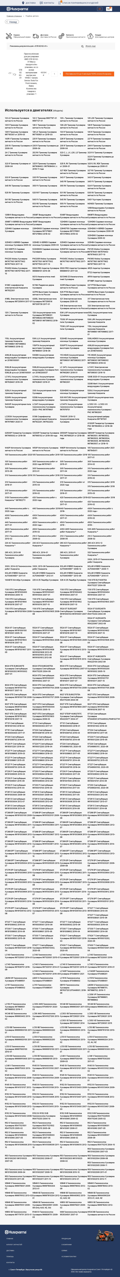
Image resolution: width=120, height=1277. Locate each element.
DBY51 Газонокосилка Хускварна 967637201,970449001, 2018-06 (73, 989)
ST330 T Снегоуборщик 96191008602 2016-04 (70, 930)
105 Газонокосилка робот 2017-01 (99, 456)
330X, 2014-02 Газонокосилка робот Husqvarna (18, 567)
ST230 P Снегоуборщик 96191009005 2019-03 (15, 773)
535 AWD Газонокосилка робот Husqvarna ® (101, 530)
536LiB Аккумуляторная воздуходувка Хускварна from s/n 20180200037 (45, 370)
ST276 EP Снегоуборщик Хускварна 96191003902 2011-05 (73, 873)
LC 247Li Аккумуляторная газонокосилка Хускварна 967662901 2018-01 (71, 370)
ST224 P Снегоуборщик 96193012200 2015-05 (98, 738)
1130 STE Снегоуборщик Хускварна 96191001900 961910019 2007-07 (16, 602)
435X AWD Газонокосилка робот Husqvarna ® (71, 530)
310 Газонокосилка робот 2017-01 (71, 477)
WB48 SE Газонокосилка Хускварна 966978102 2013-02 (18, 1194)
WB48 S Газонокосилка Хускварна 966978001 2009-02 (18, 1186)
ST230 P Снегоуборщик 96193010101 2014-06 (98, 779)
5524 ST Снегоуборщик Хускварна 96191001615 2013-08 (73, 659)
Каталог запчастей (14, 1245)
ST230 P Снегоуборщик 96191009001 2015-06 (15, 779)
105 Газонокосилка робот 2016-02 (16, 463)
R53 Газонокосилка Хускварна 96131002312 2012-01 (73, 1178)
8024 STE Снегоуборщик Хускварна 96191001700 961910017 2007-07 (71, 678)
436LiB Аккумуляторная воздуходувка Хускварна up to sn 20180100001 (18, 358)
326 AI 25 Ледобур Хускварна (73, 580)
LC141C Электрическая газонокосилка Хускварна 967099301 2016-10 (99, 370)
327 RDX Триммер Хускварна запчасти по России (73, 172)
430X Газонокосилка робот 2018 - (44, 517)
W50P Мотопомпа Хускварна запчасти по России (45, 449)
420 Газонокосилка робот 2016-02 (99, 503)
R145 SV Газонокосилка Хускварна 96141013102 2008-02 (101, 1068)
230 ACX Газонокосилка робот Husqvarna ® (45, 544)
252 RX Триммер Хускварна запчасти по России (44, 154)
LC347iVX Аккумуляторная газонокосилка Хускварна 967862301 (72, 379)
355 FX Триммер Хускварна (44, 185)
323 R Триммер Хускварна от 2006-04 (18, 165)
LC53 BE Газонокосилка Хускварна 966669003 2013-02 (73, 1030)
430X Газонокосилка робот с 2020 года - (100, 510)
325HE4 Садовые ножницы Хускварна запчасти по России (101, 243)
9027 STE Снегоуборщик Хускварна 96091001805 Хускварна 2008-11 (16, 707)
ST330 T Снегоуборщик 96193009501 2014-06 (98, 930)
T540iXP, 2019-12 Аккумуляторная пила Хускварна (69, 419)
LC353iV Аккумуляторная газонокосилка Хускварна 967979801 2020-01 (16, 419)
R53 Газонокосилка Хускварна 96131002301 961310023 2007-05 (18, 1158)
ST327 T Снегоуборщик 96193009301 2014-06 (42, 923)
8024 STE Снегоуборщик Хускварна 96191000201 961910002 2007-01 (43, 678)
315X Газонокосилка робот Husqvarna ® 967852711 (16, 499)
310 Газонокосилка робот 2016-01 (16, 483)
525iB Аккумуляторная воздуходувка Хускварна (43, 399)
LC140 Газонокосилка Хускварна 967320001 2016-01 (73, 956)
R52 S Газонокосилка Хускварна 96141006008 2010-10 (18, 1145)
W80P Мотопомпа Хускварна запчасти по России (73, 449)
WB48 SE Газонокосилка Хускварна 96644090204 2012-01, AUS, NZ (99, 1195)
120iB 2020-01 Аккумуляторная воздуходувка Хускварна (101, 378)
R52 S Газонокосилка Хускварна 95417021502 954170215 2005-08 (43, 1126)
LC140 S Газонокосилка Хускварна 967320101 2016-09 (46, 972)
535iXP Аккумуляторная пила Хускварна (101, 399)
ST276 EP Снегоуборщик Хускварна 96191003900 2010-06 (18, 873)
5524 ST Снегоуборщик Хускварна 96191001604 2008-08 (46, 640)
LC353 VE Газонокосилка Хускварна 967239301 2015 (100, 1022)
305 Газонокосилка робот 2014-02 (99, 463)
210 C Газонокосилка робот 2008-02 (100, 537)
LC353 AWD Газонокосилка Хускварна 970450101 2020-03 (45, 1007)
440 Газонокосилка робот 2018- (71, 510)
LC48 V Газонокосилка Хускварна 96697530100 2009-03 (71, 1059)
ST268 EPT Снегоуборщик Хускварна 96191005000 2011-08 (18, 853)
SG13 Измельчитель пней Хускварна (43, 278)
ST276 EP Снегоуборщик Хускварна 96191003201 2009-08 (101, 863)
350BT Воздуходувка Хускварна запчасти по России (46, 216)
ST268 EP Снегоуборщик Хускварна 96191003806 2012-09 (18, 834)
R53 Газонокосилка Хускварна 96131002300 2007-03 (101, 1150)
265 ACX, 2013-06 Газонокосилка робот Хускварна (14, 555)
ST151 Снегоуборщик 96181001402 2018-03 (97, 724)
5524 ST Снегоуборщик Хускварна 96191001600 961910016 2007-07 (43, 630)
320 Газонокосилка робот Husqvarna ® (99, 554)
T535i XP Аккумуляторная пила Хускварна (71, 321)
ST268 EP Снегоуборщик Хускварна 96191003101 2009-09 (46, 815)
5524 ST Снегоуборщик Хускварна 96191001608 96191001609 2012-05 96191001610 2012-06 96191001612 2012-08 (43, 652)
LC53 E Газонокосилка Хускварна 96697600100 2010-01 (16, 1049)
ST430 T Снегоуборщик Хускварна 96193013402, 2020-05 (71, 948)
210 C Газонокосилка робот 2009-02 (44, 537)
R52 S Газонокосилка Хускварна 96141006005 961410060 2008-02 (71, 1135)
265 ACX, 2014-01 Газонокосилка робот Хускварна (41, 555)
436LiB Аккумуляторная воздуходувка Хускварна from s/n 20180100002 (101, 348)
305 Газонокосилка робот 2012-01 (43, 470)
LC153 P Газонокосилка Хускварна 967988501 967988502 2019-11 (15, 1007)
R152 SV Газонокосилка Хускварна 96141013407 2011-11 (73, 1097)
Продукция (66, 1239)
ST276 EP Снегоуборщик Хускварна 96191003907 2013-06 (73, 882)
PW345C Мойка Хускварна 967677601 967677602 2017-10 (73, 261)
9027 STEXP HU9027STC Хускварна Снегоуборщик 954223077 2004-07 (71, 716)
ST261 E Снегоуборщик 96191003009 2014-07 (42, 807)
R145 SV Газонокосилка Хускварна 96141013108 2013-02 (45, 1087)
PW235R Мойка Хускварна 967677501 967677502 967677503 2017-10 (44, 261)
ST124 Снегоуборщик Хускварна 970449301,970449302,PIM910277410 (101, 716)
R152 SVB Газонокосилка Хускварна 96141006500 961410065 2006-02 (71, 1116)
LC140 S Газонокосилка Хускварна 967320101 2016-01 (101, 966)
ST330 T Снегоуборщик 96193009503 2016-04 (42, 937)
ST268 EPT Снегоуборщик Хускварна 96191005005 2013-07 (46, 863)
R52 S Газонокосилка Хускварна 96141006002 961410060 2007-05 (16, 1135)
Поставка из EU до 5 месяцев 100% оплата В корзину (88, 74)
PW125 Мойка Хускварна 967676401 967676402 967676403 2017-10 (99, 252)
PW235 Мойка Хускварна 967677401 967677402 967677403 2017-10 (16, 261)
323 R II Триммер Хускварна (100, 152)
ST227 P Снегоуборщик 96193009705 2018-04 (70, 766)
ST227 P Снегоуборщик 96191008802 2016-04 (98, 752)
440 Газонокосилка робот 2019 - (46, 510)
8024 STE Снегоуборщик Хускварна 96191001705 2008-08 (101, 688)
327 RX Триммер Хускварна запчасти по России (100, 172)
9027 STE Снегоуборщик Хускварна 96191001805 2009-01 (101, 697)
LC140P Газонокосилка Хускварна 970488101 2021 (72, 972)
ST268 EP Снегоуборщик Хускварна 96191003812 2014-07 (73, 844)
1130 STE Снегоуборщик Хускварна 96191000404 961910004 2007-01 (99, 592)
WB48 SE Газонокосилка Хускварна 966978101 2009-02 (17, 1205)
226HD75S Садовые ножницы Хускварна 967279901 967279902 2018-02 (73, 231)
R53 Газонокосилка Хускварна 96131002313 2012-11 (101, 1178)
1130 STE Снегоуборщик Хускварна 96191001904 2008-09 (18, 611)
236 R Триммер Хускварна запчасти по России (99, 147)
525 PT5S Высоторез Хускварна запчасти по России (74, 293)
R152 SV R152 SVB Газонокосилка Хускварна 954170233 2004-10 (43, 1116)
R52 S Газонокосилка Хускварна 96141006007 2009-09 (98, 1135)
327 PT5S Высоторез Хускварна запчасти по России (101, 286)
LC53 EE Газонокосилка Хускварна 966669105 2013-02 (45, 1059)
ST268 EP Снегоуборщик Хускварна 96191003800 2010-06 (74, 815)
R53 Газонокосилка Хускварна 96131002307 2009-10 (45, 1171)
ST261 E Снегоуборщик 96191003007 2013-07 (98, 800)
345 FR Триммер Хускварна (72, 181)
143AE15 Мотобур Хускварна (17, 580)
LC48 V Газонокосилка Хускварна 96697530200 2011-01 (99, 1059)
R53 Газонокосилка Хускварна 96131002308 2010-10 (73, 1171)
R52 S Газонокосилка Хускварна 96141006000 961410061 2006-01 (71, 1126)
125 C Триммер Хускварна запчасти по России (16, 314)
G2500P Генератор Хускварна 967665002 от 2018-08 (18, 434)
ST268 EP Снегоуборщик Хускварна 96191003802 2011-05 (18, 825)
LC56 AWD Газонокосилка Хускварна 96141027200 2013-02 (46, 1016)
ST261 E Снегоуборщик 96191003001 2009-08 (42, 793)
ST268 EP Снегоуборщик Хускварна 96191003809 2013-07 (101, 834)
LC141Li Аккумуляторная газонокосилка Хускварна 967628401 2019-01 (43, 379)
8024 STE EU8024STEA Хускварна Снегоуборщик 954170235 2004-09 (43, 669)
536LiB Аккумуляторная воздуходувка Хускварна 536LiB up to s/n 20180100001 (18, 370)
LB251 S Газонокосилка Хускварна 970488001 (42, 979)
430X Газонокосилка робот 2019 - (17, 517)
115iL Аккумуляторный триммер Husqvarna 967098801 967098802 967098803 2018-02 (15, 342)
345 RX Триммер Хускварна (17, 185)
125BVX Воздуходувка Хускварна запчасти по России (18, 216)
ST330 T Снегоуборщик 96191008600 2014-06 (15, 930)
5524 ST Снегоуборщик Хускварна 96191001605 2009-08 (74, 640)
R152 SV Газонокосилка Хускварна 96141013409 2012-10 (18, 1106)
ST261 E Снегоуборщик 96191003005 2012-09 (42, 800)
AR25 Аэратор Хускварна (99, 268)
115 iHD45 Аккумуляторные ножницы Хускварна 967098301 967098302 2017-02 (73, 359)
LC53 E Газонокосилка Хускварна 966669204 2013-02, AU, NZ (100, 1040)
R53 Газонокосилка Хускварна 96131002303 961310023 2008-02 (73, 1158)
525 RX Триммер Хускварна (17, 192)
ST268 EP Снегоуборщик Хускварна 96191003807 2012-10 (46, 834)
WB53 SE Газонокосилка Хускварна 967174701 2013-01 (18, 1213)
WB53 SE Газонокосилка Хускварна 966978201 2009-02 (73, 1205)
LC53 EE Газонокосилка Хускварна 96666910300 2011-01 (101, 1049)
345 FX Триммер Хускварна (100, 181)
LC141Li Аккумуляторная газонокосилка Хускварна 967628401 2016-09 (16, 379)
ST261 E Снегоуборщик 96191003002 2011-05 (70, 793)
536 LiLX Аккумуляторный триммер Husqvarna (44, 340)
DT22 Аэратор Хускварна (99, 272)
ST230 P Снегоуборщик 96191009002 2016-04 (98, 773)
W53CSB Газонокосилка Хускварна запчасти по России (101, 1213)
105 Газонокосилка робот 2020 (18, 454)
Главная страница (14, 16)
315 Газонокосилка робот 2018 (101, 486)
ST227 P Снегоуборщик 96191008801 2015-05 (15, 759)
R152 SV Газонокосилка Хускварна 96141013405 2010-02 (18, 1097)
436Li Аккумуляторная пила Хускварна (100, 314)
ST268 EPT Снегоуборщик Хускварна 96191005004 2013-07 (18, 863)
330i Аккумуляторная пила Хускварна (44, 392)
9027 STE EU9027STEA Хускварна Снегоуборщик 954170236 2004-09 (71, 697)
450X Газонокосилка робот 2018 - (99, 523)
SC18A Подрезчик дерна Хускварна (43, 286)
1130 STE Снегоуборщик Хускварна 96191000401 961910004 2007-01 (43, 592)
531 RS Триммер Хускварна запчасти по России (72, 194)
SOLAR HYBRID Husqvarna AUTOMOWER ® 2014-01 (99, 574)
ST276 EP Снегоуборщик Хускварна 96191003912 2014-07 (101, 892)
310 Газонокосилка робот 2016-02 (99, 477)
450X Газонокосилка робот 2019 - (72, 523)
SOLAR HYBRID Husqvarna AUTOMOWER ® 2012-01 (43, 574)
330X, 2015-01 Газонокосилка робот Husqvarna (101, 561)
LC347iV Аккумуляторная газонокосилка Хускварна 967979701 (71, 407)
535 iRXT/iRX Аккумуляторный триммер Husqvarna (73, 399)
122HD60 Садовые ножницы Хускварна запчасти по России (74, 223)
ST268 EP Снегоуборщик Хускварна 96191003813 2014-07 (101, 844)
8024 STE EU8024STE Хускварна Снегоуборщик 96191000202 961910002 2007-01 (16, 670)
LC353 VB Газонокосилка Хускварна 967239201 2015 (100, 1015)
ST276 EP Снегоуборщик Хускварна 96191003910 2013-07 (46, 892)
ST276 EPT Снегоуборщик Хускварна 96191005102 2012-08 (18, 911)
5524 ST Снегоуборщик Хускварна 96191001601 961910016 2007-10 (70, 630)
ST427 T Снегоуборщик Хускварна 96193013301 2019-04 (18, 948)
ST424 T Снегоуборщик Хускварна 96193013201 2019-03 (73, 938)
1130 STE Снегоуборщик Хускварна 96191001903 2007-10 (101, 602)
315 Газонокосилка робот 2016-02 (43, 492)
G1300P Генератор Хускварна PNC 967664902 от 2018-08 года (101, 426)
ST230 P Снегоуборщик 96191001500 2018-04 (70, 779)
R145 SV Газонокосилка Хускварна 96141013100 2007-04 (46, 1068)
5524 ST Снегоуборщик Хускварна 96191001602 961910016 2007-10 (98, 630)
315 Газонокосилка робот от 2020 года (72, 483)
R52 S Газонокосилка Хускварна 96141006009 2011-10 (46, 1145)
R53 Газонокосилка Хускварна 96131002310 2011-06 (18, 1178)
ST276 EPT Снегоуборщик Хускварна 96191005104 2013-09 (73, 911)
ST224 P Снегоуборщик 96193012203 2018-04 (42, 745)
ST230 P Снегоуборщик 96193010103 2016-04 (42, 786)
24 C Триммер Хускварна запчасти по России (16, 154)
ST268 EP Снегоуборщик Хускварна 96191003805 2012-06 (101, 825)
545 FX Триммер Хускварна (44, 199)
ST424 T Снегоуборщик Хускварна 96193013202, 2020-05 (99, 938)
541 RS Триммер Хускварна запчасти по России (17, 201)
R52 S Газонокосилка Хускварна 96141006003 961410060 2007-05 (43, 1135)
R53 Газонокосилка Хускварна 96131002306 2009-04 (18, 1171)
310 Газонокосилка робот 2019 (18, 475)
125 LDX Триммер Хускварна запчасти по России (100, 119)
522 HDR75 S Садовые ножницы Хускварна (15, 250)
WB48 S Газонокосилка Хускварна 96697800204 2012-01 (43, 1186)
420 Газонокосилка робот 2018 (101, 497)
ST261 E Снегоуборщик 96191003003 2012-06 (98, 793)
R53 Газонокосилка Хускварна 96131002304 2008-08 (101, 1157)
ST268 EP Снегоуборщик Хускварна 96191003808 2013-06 (74, 834)
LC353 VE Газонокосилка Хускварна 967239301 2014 (72, 1022)
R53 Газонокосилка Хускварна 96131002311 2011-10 (45, 1178)
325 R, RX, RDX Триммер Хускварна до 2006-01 (98, 165)
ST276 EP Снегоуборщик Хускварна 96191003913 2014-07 (18, 901)
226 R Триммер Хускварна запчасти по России (71, 140)
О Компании (67, 1245)
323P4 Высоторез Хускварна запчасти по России (73, 286)
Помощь (10, 1257)
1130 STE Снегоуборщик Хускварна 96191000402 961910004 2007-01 (71, 592)
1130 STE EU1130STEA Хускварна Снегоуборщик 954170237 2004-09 (99, 583)
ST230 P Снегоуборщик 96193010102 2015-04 (15, 786)
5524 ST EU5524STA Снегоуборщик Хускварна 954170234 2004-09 (99, 611)
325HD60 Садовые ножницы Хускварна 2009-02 (100, 237)
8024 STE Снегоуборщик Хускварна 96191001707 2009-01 (46, 697)
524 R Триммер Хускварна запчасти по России (99, 187)
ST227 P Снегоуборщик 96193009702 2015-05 (98, 759)
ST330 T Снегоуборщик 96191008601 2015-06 (42, 930)
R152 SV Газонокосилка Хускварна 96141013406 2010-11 (46, 1097)
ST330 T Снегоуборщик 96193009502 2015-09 (15, 937)
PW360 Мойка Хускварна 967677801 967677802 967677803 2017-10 (99, 261)
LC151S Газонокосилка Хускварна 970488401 (97, 979)
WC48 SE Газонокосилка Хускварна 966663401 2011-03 (74, 1005)
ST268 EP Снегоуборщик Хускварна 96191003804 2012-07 (73, 825)
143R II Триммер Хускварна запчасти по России (17, 140)
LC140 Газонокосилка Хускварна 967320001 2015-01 (46, 956)
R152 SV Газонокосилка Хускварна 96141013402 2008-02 (18, 1116)
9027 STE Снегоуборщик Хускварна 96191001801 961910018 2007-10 (98, 707)
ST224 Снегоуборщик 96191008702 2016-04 (15, 738)
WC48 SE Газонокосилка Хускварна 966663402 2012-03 (100, 1007)
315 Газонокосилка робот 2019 (101, 482)
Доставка (31, 3)
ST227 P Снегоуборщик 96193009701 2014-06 (70, 759)
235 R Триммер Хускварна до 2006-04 (45, 147)
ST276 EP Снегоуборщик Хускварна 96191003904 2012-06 (101, 873)
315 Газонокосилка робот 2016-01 (71, 492)
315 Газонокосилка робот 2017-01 (16, 492)
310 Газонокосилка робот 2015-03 (43, 483)
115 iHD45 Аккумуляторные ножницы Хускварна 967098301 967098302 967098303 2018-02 (100, 359)
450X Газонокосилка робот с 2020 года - (45, 523)
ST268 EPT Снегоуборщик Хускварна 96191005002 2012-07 (73, 853)
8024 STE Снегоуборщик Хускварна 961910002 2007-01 (73, 667)
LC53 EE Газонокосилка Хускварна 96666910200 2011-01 (73, 1049)
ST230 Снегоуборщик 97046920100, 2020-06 (98, 786)
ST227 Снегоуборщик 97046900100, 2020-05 (98, 766)
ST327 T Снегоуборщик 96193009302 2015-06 (70, 923)
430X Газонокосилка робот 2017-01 (72, 517)
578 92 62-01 (20, 74)
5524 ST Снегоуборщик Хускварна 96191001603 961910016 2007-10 (16, 640)
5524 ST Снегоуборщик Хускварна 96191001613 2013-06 (73, 650)
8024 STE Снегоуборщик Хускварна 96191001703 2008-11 (46, 688)
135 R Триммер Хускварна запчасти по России (99, 133)
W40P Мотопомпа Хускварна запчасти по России (18, 449)
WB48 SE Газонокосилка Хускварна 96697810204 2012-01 (46, 1195)
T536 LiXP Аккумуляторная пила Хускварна (72, 327)
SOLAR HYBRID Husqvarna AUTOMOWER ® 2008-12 (71, 567)
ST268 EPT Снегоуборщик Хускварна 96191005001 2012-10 (46, 853)
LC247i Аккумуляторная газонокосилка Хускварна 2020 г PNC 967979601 (43, 407)
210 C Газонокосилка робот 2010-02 (17, 537)
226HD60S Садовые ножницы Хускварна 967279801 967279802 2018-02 (45, 231)
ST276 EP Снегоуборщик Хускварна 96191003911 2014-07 (73, 892)
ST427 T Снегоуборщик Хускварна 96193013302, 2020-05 (43, 948)
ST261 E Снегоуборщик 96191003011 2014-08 (98, 807)
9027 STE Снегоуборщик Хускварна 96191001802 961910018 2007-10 (16, 716)
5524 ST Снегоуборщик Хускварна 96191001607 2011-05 (18, 650)
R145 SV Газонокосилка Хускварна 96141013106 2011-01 (101, 1078)
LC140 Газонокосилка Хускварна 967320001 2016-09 (100, 957)
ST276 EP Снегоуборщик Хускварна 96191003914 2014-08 (46, 901)
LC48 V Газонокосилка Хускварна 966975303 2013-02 (18, 1068)
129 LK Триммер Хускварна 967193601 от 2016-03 (44, 133)
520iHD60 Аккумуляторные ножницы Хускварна (72, 392)
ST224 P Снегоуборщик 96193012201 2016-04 (15, 745)
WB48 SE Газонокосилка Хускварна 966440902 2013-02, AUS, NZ (73, 1195)
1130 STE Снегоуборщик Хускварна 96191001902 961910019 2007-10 (71, 602)
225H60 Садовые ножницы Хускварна (17, 230)
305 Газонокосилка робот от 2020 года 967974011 (45, 463)
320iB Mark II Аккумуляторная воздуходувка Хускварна (101, 385)
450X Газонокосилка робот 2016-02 (44, 530)
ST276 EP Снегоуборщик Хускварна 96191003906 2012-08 (46, 882)
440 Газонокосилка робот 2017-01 (16, 523)
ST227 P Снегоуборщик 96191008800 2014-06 (42, 759)
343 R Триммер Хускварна (99, 177)
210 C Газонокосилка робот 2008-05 (72, 537)
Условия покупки (69, 1257)
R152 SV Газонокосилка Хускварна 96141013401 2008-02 (101, 1106)
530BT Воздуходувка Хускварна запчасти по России (74, 216)
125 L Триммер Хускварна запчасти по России (71, 119)
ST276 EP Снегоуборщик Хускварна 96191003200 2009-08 (71, 863)
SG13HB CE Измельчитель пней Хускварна (71, 278)
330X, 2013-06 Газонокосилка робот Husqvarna (45, 567)
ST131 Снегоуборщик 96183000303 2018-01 (70, 724)
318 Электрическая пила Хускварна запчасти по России (74, 307)
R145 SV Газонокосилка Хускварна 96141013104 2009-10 (46, 1078)
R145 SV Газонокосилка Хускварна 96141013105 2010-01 (73, 1078)
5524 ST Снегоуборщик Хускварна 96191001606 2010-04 (101, 640)
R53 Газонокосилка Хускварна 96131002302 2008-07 (45, 1157)
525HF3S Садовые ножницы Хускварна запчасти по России (74, 250)
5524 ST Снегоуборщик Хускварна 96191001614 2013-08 (101, 650)
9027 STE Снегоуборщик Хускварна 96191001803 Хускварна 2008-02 (43, 716)
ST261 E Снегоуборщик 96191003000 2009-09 (15, 793)
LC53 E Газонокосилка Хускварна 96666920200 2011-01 (43, 1040)
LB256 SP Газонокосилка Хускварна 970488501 (16, 979)
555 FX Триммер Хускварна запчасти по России (72, 205)
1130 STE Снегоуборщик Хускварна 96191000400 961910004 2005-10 (16, 592)
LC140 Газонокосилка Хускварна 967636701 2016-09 (17, 967)
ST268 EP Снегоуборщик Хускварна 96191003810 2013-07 (18, 844)
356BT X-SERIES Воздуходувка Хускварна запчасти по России (18, 223)
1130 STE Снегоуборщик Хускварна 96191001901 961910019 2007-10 (43, 602)
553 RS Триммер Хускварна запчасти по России (44, 205)
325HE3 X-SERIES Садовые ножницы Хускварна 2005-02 (18, 243)
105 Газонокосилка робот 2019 (46, 454)
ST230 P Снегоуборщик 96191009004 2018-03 (42, 773)
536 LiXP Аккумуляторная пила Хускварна (74, 314)
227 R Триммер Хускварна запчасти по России (99, 140)
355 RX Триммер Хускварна (72, 185)
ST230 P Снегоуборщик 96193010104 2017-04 (70, 786)
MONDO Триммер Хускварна (100, 203)
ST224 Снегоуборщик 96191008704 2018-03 (70, 731)
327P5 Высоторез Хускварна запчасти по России (45, 293)
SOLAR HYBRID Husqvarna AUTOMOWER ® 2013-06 (71, 574)
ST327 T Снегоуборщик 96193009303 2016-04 (98, 923)
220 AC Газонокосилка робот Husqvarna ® (17, 544)
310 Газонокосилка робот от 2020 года (100, 470)
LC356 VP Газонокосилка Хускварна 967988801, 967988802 (99, 997)
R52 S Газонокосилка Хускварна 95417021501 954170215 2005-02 (15, 1126)
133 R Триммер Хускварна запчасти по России (71, 133)
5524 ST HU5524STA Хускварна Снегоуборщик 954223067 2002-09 (99, 621)
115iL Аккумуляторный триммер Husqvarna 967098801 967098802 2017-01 (101, 330)
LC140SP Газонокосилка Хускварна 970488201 (98, 972)
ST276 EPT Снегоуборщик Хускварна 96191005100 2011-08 (73, 901)
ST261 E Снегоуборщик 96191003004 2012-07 (15, 800)
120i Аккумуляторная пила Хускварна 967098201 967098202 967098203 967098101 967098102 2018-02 (45, 318)
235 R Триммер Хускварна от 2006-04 (73, 147)
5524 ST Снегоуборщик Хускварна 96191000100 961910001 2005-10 (16, 630)
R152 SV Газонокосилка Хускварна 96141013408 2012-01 (101, 1097)
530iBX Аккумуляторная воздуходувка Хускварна (43, 356)
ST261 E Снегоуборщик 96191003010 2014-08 (70, 807)
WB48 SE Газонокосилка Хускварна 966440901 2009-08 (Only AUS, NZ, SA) (45, 1205)
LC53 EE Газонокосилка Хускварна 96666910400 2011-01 (18, 1059)
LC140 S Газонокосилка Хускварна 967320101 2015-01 (73, 966)
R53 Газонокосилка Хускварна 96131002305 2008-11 (101, 1164)
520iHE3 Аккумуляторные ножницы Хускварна (71, 340)
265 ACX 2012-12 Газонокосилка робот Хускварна (97, 546)
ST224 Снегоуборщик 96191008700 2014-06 (70, 738)
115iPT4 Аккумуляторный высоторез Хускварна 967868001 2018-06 (43, 348)
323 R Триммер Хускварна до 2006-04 (101, 158)
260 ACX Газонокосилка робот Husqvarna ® (73, 544)
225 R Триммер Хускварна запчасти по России (44, 140)
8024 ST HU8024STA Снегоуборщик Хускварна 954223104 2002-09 (99, 659)
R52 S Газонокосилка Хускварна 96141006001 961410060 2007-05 (98, 1126)
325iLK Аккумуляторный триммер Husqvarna (15, 392)
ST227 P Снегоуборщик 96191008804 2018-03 (42, 752)
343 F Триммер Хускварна (71, 177)
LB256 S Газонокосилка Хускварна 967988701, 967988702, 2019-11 (98, 988)
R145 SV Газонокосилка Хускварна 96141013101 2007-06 (73, 1068)
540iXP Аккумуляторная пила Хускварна (18, 405)
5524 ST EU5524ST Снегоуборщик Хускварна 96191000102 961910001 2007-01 (73, 612)
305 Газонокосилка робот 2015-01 (71, 463)
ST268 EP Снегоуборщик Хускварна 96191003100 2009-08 (18, 815)
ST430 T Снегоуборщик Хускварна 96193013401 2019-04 (101, 948)
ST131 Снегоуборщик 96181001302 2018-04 (14, 724)
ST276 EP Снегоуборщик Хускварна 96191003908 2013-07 (101, 882)
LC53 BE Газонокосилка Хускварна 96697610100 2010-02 (101, 1030)
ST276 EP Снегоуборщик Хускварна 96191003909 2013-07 (18, 892)
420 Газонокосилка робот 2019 (73, 497)
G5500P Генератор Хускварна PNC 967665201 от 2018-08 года (73, 436)
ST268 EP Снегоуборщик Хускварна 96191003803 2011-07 (46, 825)
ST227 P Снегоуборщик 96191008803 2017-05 (70, 752)
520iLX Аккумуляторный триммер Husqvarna (98, 392)
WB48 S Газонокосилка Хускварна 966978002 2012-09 (73, 1186)
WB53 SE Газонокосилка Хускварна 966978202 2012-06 (100, 1205)
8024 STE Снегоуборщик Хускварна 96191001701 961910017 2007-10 (98, 678)
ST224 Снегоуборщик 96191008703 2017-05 (97, 731)
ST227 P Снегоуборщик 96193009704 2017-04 (42, 766)
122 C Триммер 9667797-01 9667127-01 (44, 119)
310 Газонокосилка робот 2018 (46, 475)
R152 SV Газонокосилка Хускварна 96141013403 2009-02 (74, 1087)
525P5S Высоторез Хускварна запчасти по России (101, 293)
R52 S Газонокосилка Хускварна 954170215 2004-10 (101, 1143)
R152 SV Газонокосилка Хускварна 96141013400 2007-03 (73, 1106)
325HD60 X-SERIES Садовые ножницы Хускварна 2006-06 (101, 230)
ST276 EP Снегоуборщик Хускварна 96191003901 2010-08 (46, 873)
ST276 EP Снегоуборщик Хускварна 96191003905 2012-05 (18, 882)
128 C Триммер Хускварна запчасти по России (44, 126)
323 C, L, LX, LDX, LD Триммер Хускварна (73, 154)
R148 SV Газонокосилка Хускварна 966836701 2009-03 (45, 1215)
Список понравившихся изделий (79, 2)
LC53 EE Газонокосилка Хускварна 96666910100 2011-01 (46, 1049)
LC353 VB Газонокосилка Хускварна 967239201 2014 (72, 1015)
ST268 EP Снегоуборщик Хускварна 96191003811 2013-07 (45, 844)
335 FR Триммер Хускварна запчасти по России (44, 179)
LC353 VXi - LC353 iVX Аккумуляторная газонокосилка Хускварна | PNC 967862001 (99, 408)
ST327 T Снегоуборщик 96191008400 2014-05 (98, 909)
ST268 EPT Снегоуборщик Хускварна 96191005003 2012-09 (101, 853)
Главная (9, 1239)
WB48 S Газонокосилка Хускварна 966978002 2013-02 (100, 1186)
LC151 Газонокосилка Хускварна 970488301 (42, 986)
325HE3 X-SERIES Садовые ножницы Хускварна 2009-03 (45, 243)
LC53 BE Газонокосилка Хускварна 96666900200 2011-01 (43, 1030)
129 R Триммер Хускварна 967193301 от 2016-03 (16, 133)
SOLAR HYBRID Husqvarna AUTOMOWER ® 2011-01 (16, 574)
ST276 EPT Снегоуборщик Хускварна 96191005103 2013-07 (46, 911)
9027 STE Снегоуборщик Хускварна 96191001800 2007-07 (73, 707)
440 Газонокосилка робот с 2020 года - (17, 510)
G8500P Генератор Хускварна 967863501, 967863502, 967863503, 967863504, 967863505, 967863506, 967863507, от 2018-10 (101, 438)
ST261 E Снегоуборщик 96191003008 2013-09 (15, 807)
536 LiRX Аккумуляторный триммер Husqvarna (99, 321)
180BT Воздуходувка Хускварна (41, 223)
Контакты (49, 3)
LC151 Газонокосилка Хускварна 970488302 (15, 986)
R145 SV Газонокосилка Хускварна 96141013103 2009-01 (18, 1078)
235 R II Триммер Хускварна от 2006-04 (18, 147)
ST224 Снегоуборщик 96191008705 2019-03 (42, 731)
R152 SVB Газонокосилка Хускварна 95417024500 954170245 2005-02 (99, 1116)
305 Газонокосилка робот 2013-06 (16, 470)
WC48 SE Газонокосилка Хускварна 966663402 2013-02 (18, 1016)
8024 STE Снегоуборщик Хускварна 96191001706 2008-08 (18, 697)
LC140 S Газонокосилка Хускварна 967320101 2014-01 (45, 966)
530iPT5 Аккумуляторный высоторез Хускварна (71, 347)
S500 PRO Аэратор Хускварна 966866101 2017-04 (73, 269)
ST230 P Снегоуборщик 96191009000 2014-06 (42, 779)
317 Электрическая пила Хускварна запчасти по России (101, 300)
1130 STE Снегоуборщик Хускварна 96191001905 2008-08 (46, 611)
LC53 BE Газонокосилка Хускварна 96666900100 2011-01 (18, 1030)
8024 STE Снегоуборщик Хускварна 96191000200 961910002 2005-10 (98, 669)
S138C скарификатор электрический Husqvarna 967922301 (16, 288)
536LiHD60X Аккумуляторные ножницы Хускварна (101, 340)
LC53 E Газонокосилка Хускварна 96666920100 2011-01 (18, 1040)
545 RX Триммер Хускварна (72, 199)
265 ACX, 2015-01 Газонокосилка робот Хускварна (69, 555)
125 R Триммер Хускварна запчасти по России (16, 126)
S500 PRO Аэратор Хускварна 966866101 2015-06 (45, 269)
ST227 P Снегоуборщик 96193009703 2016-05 (15, 766)
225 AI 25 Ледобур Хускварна (45, 580)
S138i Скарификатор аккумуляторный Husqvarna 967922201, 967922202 (44, 419)
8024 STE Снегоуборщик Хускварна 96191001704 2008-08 (73, 688)
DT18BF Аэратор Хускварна (100, 281)
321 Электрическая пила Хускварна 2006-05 (71, 300)
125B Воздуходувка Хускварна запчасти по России (101, 209)
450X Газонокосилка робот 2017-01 (17, 530)
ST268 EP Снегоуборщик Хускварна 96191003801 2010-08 (101, 815)
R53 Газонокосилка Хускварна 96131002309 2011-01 (101, 1171)
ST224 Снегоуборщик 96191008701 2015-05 (42, 738)
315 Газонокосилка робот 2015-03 (99, 492)
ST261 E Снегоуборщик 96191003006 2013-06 (70, 800)
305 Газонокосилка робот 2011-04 (71, 470)
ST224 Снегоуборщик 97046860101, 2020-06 (98, 745)
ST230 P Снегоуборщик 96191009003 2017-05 (70, 773)
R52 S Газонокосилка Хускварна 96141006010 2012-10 (73, 1145)
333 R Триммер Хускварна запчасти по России (16, 179)
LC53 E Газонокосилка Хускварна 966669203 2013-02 (73, 1040)
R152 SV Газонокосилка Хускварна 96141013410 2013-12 (45, 1106)
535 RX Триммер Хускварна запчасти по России (100, 194)
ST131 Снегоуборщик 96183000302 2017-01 (42, 724)
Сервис (64, 1251)
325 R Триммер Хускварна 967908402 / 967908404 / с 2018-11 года (44, 166)
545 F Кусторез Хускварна (99, 199)
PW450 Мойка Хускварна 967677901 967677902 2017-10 (18, 271)
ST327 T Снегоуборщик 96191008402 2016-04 (15, 923)
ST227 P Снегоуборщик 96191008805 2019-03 (15, 752)
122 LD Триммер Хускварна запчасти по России (17, 119)
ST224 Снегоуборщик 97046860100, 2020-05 (70, 745)
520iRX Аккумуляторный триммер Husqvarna (15, 399)
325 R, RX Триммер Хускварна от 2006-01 (73, 165)
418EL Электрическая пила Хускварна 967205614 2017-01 (18, 300)
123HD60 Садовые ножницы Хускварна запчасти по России (101, 223)
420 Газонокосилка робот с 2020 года (44, 499)
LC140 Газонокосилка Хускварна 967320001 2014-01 (18, 956)
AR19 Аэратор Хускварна (99, 276)
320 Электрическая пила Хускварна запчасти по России (101, 307)
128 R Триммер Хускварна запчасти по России (99, 126)
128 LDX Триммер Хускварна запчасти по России (72, 126)
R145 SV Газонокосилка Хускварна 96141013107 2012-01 (18, 1087)
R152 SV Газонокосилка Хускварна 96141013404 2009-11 (101, 1087)
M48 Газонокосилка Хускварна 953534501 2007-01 (73, 1213)
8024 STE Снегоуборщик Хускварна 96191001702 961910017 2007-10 (16, 688)
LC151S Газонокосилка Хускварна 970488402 (70, 979)
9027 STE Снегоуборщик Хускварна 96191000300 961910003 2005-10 (43, 707)
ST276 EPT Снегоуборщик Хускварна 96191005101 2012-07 (101, 901)
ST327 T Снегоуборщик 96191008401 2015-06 (98, 916)
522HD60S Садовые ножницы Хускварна (45, 250)
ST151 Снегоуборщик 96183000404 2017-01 (15, 731)
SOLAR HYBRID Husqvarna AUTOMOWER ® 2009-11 (99, 567)
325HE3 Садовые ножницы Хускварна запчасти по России (74, 243)
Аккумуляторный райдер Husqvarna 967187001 (98, 418)
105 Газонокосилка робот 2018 (73, 454)
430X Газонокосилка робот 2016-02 (99, 517)
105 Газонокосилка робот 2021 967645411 (101, 449)
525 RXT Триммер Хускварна (45, 192)
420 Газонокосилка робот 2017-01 (71, 503)
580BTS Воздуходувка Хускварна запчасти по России (101, 216)
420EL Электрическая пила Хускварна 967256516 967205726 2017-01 (44, 301)
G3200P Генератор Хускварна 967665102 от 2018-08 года (45, 434)
